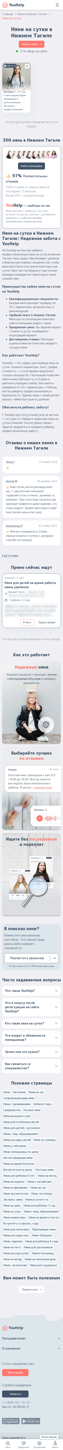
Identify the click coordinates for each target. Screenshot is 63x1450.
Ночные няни (31, 1110)
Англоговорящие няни (17, 1158)
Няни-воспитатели (15, 1193)
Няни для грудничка (43, 1265)
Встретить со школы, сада (20, 1223)
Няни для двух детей (17, 1140)
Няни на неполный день (40, 1259)
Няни (6, 1092)
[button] (31, 991)
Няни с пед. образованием (20, 1134)
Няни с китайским (39, 1182)
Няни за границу (45, 1140)
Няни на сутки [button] (11, 18)
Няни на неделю (13, 1182)
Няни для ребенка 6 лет (19, 1176)
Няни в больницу (43, 1253)
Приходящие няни (43, 1229)
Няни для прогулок (16, 1253)
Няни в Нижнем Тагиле (32, 14)
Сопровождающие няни (18, 1098)
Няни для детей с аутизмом (21, 1128)
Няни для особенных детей (21, 1122)
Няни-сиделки (12, 1241)
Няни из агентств (36, 1199)
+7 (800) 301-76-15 (16, 1402)
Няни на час (36, 1092)
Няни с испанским (15, 1265)
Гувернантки (11, 1110)
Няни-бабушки (42, 1235)
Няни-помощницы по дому (20, 1152)
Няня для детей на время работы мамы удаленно (30, 585)
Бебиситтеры (42, 1104)
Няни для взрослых (16, 1235)
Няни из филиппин (15, 1188)
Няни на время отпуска (44, 1217)
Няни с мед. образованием (41, 1211)
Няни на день (11, 1205)
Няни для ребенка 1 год (39, 1205)
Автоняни (19, 1092)
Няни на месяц (47, 1176)
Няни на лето (12, 1247)
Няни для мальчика (16, 1229)
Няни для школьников (38, 1247)
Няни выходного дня (16, 1116)
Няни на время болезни (18, 1164)
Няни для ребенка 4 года (41, 1241)
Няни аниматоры (14, 1217)
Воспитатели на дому (17, 1170)
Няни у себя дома (14, 1146)
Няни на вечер (12, 1259)
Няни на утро (12, 1211)
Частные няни (44, 1170)
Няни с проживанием (16, 1104)
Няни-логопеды (41, 1193)
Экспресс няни (12, 1199)
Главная (7, 14)
